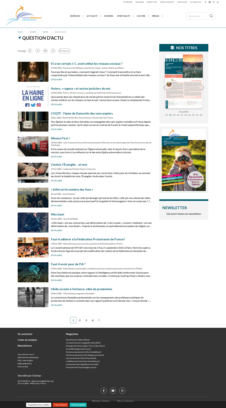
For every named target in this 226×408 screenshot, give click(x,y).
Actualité (92, 16)
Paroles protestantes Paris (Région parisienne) (85, 355)
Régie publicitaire (25, 363)
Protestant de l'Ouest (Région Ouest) (81, 367)
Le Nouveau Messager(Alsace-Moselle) (82, 364)
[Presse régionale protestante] (24, 16)
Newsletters (152, 2)
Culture (141, 16)
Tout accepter (78, 404)
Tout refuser (60, 404)
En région (75, 16)
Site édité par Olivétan (29, 375)
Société (45, 32)
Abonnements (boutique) (28, 357)
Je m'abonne (127, 2)
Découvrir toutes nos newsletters (183, 213)
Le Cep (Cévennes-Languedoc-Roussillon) (83, 343)
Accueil (20, 32)
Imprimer (66, 51)
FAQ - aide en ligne (25, 360)
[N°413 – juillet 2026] (184, 81)
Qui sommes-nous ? (26, 354)
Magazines (139, 2)
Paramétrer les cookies (39, 404)
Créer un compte (27, 339)
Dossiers (108, 16)
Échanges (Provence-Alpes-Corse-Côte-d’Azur (85, 346)
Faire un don (182, 2)
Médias (155, 16)
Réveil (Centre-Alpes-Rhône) (78, 340)
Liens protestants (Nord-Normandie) (81, 358)
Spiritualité (123, 16)
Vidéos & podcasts (167, 2)
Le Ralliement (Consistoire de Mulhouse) (83, 361)
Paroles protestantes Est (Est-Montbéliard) (83, 352)
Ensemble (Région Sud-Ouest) (78, 349)
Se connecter (195, 2)
